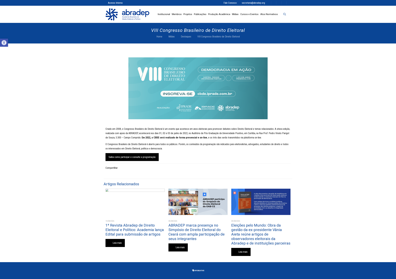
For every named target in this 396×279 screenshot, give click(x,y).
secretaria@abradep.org (253, 2)
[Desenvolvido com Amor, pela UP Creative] (198, 270)
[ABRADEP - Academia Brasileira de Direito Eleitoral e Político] (127, 14)
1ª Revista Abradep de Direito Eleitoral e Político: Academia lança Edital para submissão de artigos (134, 229)
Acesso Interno (115, 2)
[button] (4, 43)
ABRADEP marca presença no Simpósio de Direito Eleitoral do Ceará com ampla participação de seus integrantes (196, 232)
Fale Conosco (230, 2)
